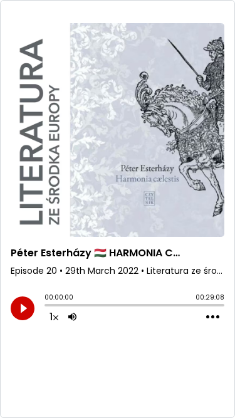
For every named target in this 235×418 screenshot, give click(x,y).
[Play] (22, 308)
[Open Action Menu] (212, 317)
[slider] (47, 306)
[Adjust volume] (72, 316)
